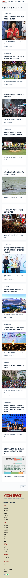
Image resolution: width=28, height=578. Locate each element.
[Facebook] (4, 574)
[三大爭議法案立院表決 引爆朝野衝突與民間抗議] (14, 379)
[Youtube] (6, 574)
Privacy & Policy (8, 569)
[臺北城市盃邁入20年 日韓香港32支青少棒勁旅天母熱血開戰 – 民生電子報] (14, 146)
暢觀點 (19, 1)
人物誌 (5, 551)
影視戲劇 (6, 527)
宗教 (5, 536)
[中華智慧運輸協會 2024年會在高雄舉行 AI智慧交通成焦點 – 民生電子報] (14, 341)
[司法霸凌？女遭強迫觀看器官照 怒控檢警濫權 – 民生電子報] (14, 30)
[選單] (25, 1)
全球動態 (6, 519)
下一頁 (23, 486)
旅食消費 (7, 169)
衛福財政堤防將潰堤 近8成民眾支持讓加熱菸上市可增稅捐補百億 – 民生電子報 (14, 451)
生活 (16, 1)
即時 (9, 1)
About (5, 564)
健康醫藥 (6, 508)
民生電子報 (9, 13)
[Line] (8, 574)
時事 (12, 1)
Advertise (6, 567)
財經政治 (5, 362)
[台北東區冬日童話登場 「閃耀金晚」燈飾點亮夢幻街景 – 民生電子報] (14, 70)
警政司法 (6, 510)
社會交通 (6, 515)
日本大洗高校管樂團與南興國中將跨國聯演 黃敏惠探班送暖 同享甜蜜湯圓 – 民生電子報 (14, 250)
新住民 (5, 513)
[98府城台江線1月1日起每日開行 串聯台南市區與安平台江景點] (14, 186)
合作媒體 (5, 13)
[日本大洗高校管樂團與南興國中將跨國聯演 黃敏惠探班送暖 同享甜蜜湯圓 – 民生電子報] (14, 263)
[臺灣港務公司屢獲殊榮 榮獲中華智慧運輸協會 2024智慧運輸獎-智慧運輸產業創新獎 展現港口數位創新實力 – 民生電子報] (14, 423)
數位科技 (6, 530)
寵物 (5, 538)
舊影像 (5, 547)
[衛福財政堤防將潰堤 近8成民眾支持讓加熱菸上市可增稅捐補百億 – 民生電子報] (14, 465)
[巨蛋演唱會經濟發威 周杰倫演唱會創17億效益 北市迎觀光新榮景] (14, 303)
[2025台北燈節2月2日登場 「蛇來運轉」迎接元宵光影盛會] (14, 223)
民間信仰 (6, 549)
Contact (5, 571)
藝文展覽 (6, 525)
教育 (6, 91)
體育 (5, 541)
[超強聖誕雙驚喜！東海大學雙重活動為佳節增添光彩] (14, 108)
